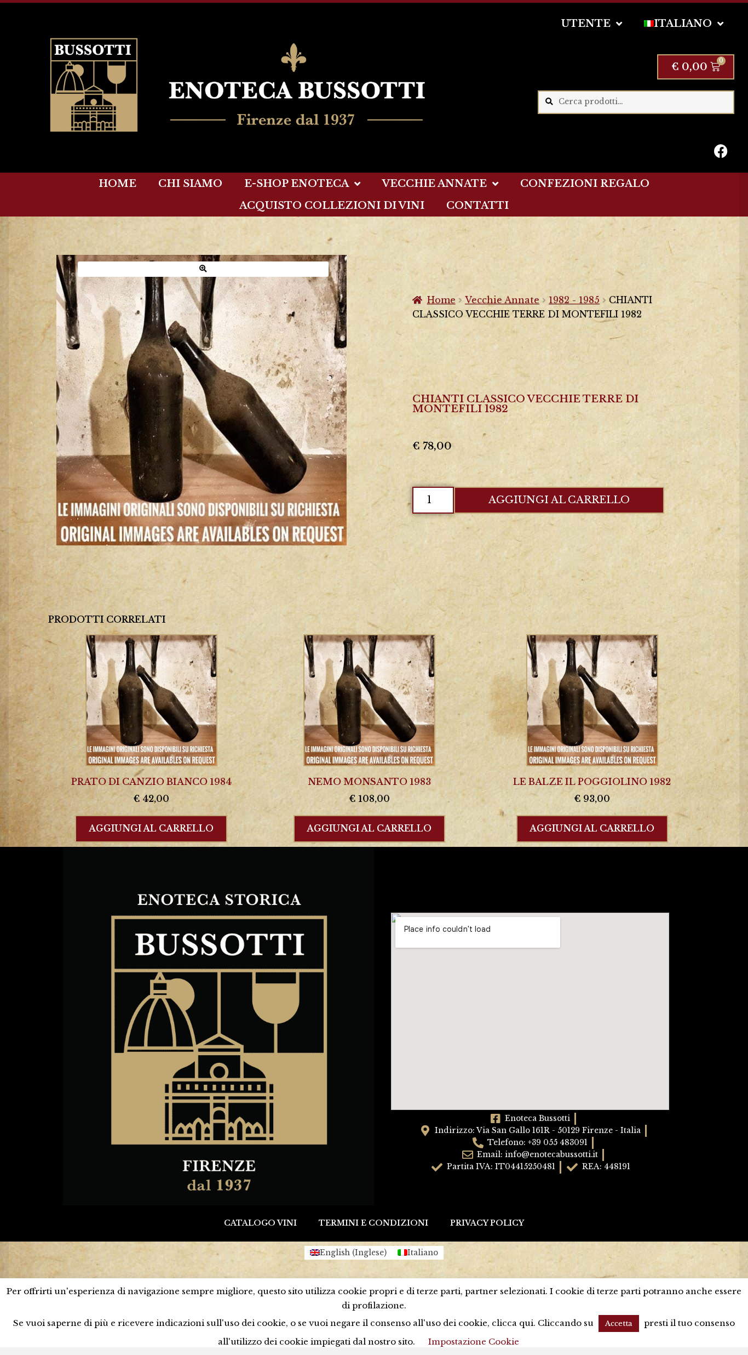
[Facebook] (720, 150)
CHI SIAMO (190, 184)
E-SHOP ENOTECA (296, 184)
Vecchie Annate (502, 299)
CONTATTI (477, 206)
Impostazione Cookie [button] (473, 1341)
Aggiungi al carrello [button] (151, 828)
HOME (117, 184)
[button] (203, 268)
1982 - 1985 (574, 299)
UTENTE (586, 24)
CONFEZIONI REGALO (584, 184)
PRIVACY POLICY (487, 1223)
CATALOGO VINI (260, 1223)
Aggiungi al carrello (559, 500)
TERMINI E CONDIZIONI (373, 1223)
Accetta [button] (618, 1323)
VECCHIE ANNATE (434, 184)
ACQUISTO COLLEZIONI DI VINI (331, 206)
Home (441, 299)
